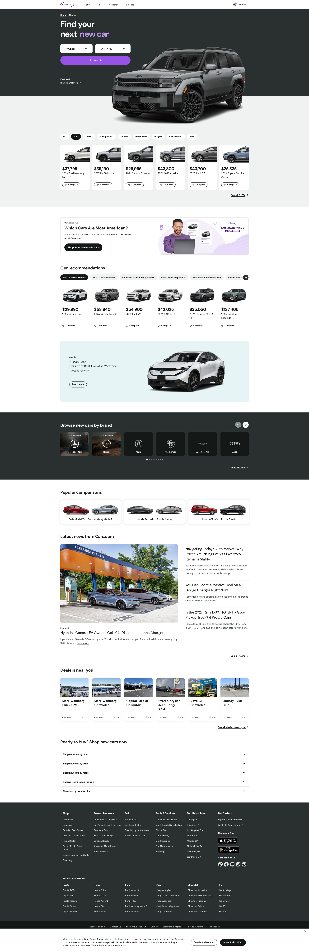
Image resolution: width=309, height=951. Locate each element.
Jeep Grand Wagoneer (167, 906)
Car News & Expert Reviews (107, 824)
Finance (130, 4)
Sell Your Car (131, 819)
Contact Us (115, 926)
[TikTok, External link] (220, 864)
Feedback (215, 926)
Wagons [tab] (158, 136)
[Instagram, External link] (238, 864)
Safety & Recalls (101, 840)
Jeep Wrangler (163, 890)
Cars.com (179, 939)
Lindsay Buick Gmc (232, 703)
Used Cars (68, 819)
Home (63, 15)
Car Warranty (162, 835)
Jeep (158, 884)
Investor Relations (134, 926)
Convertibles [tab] (176, 136)
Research (113, 4)
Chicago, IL (192, 819)
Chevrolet (193, 884)
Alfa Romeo (170, 451)
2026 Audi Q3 (197, 173)
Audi (234, 451)
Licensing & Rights (172, 926)
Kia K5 (222, 906)
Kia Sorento (224, 895)
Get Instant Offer (133, 824)
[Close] (305, 931)
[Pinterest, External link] (244, 864)
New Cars (67, 824)
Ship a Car (161, 830)
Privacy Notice (96, 939)
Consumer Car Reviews (105, 819)
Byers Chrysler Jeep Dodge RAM (169, 705)
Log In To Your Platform (229, 824)
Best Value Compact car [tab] (173, 277)
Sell (99, 4)
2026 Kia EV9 (133, 314)
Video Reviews (101, 851)
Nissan (106, 451)
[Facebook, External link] (226, 864)
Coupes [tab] (124, 136)
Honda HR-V (100, 911)
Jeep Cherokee (164, 911)
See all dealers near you (232, 727)
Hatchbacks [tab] (141, 136)
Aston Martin (202, 451)
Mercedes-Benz (74, 451)
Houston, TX (193, 824)
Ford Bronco (131, 895)
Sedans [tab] (89, 136)
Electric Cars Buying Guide (76, 854)
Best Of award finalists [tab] (104, 277)
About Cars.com (97, 926)
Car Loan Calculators (166, 819)
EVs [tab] (64, 136)
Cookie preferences (204, 942)
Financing (67, 860)
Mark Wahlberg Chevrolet (105, 703)
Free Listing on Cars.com (137, 830)
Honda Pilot (99, 906)
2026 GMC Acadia (168, 173)
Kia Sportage (225, 890)
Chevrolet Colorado (197, 911)
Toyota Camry (69, 906)
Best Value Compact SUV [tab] (240, 277)
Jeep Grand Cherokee (167, 895)
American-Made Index (105, 846)
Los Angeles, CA (195, 830)
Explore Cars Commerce (230, 819)
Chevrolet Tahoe (196, 906)
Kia (220, 884)
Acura (138, 451)
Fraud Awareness (196, 926)
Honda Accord (101, 900)
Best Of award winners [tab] (74, 277)
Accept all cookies (233, 942)
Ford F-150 (130, 900)
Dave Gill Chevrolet (197, 703)
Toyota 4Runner (70, 911)
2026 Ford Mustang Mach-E (73, 175)
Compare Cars (101, 830)
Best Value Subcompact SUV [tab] (207, 277)
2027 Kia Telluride (104, 173)
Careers (155, 926)
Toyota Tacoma (70, 900)
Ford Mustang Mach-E (136, 906)
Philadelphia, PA (194, 846)
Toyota (66, 884)
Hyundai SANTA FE (69, 82)
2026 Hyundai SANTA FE (201, 315)
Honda (97, 884)
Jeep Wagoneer (164, 900)
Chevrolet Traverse (197, 900)
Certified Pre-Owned (73, 830)
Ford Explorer (132, 911)
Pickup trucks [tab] (106, 136)
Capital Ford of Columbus (137, 703)
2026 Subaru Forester (138, 173)
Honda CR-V (100, 890)
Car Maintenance (164, 846)
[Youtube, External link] (232, 864)
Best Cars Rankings (103, 835)
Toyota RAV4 (69, 890)
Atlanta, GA (192, 840)
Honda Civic (100, 895)
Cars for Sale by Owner (74, 835)
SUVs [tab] (76, 136)
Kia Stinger (224, 900)
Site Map (160, 851)
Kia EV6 (222, 911)
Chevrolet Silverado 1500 (200, 895)
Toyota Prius (69, 895)
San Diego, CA (194, 856)
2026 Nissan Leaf (71, 314)
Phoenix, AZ (193, 835)
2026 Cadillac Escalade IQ (229, 315)
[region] (154, 939)
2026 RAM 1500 (166, 314)
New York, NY (193, 851)
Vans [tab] (192, 136)
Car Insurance (163, 840)
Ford (127, 884)
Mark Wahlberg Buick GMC (73, 703)
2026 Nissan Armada (105, 314)
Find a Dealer (69, 840)
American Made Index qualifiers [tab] (138, 277)
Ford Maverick (132, 890)
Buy (87, 4)
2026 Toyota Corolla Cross (232, 175)
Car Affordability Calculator (169, 824)
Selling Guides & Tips (135, 835)
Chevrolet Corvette (197, 890)
